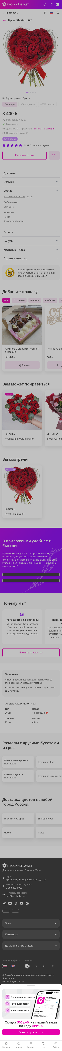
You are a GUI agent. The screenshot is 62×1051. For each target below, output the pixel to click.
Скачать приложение (31, 1032)
